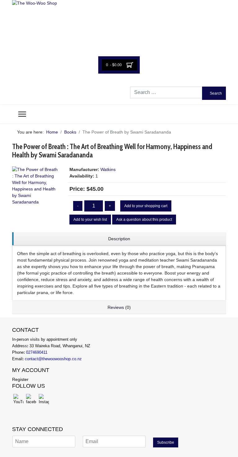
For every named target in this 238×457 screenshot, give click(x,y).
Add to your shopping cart (145, 206)
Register (20, 379)
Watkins (108, 169)
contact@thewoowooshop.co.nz (53, 359)
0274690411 (36, 352)
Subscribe (165, 442)
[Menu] (22, 114)
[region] (119, 239)
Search (215, 93)
